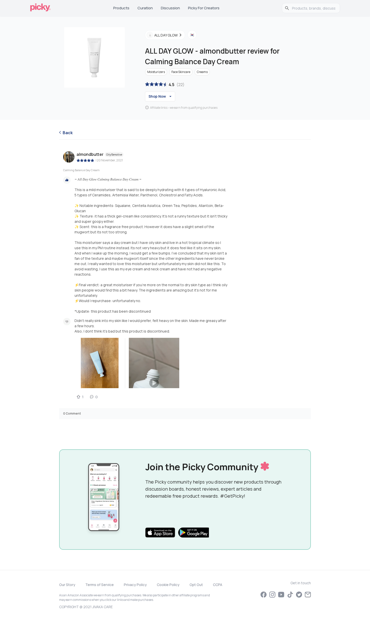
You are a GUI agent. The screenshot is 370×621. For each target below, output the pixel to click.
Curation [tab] (145, 8)
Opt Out (196, 584)
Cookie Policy (168, 584)
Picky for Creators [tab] (203, 8)
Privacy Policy (135, 584)
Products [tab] (121, 8)
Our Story (67, 584)
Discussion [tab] (170, 8)
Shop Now (157, 96)
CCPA (217, 584)
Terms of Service (99, 584)
